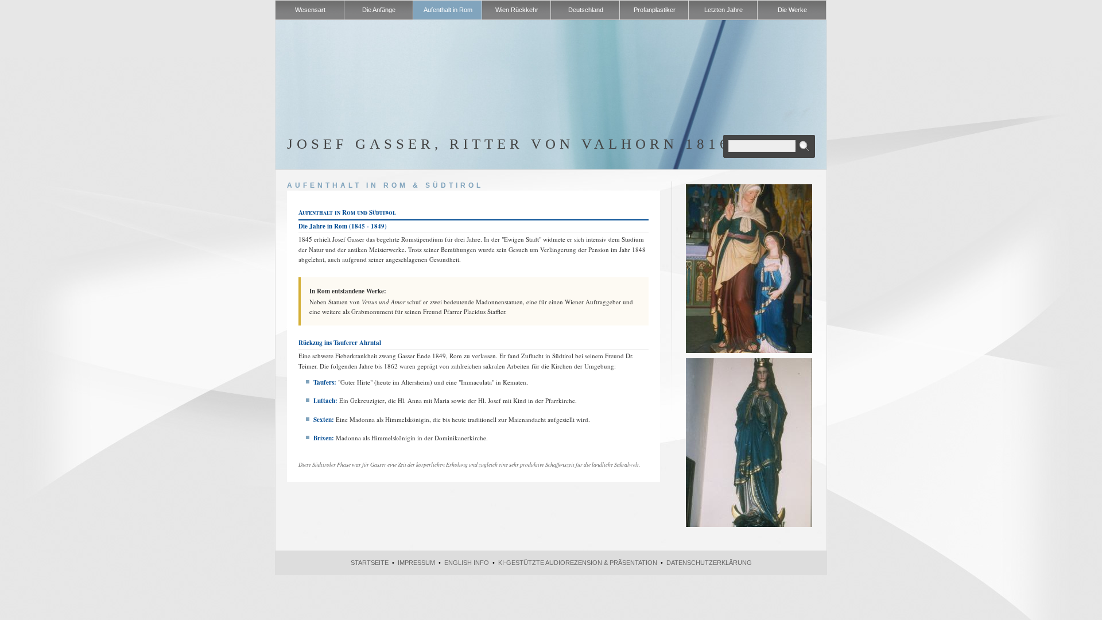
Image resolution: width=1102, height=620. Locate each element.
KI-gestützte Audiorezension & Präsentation (577, 562)
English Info (466, 562)
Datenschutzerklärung (709, 562)
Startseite (370, 562)
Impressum (416, 562)
